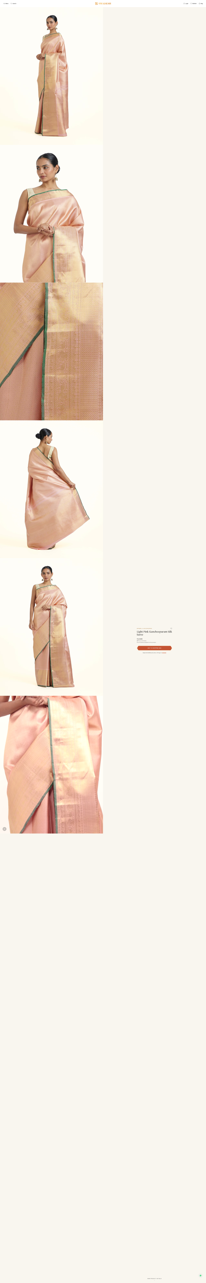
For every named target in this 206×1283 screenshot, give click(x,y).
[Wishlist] (171, 629)
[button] (154, 648)
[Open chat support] (200, 1275)
